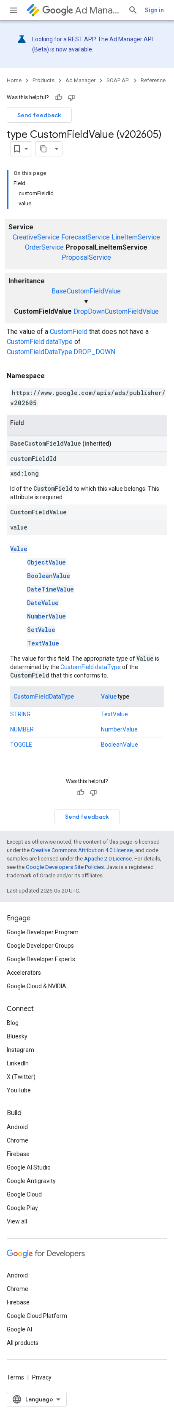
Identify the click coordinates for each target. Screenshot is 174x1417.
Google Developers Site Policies (65, 867)
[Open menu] (13, 10)
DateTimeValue (50, 589)
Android (17, 1127)
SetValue (41, 630)
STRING (20, 714)
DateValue (43, 603)
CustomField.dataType (40, 342)
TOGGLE (21, 744)
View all (17, 1221)
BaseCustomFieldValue (86, 291)
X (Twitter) (21, 1076)
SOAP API (118, 80)
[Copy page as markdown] (43, 149)
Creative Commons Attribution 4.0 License (82, 850)
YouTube (19, 1090)
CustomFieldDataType (44, 696)
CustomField (68, 332)
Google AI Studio (29, 1167)
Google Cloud (24, 1194)
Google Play (22, 1208)
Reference (153, 80)
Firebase (18, 1154)
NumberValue (46, 616)
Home (14, 80)
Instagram (20, 1049)
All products (22, 1342)
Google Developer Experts (41, 959)
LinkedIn (18, 1063)
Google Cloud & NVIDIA (36, 986)
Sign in (154, 10)
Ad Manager (98, 10)
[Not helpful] (71, 97)
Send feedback (39, 115)
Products (43, 80)
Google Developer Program (43, 932)
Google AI (19, 1329)
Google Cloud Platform (37, 1315)
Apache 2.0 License (108, 858)
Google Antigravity (31, 1181)
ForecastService (85, 237)
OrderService (44, 247)
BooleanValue (48, 576)
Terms (15, 1377)
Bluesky (17, 1036)
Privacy (42, 1377)
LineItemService (135, 237)
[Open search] (133, 10)
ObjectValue (46, 562)
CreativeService (36, 237)
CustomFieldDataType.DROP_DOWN (61, 352)
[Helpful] (58, 97)
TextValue (43, 643)
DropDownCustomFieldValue (116, 311)
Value (18, 549)
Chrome (17, 1140)
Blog (13, 1022)
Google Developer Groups (40, 945)
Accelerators (24, 972)
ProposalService (86, 257)
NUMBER (22, 729)
